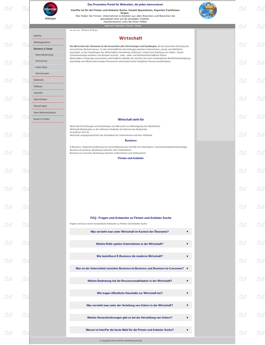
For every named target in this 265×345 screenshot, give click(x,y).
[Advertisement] (131, 89)
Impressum (109, 26)
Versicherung (41, 61)
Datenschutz (120, 26)
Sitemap (138, 26)
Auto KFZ (38, 93)
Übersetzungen (42, 73)
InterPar (37, 36)
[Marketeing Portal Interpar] (50, 9)
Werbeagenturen (42, 42)
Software (38, 86)
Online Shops (41, 67)
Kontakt (130, 26)
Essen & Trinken (42, 119)
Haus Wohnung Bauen (45, 112)
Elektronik (38, 80)
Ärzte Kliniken (40, 99)
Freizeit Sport (40, 106)
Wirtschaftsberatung (44, 55)
